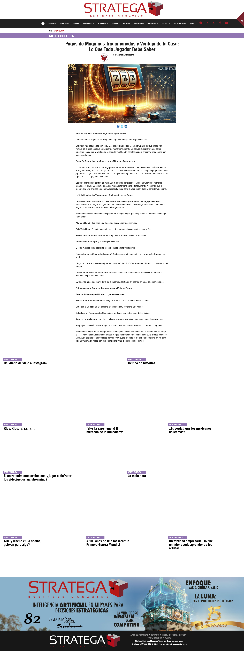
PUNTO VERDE (139, 23)
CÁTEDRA (126, 23)
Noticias (173, 635)
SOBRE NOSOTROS (155, 638)
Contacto (155, 635)
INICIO (50, 31)
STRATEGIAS (64, 23)
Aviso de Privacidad (139, 635)
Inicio (164, 635)
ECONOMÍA (115, 23)
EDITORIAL (52, 23)
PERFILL (193, 23)
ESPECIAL (76, 23)
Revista (182, 635)
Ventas (168, 638)
